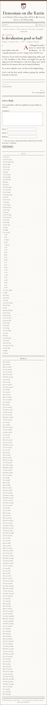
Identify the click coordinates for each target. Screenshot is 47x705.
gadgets (5, 210)
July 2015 (5, 435)
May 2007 (5, 664)
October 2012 (6, 500)
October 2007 (6, 651)
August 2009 (6, 596)
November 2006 (7, 679)
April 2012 (5, 515)
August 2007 (6, 656)
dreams (5, 185)
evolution (5, 200)
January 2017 (6, 415)
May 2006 (5, 694)
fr (4, 252)
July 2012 (5, 508)
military (5, 298)
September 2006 (7, 684)
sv (4, 277)
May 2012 (5, 513)
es (4, 250)
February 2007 (7, 671)
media (4, 295)
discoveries (6, 179)
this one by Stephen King (34, 68)
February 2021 (6, 374)
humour (5, 225)
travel (4, 340)
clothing (5, 169)
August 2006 (6, 686)
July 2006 (5, 689)
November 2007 (7, 649)
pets (4, 308)
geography (6, 217)
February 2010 (7, 581)
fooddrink (5, 207)
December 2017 (7, 410)
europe (4, 197)
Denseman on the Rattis (23, 13)
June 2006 (5, 692)
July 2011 (5, 538)
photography (6, 310)
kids (4, 230)
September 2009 (7, 593)
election (5, 192)
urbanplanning (7, 345)
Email (4, 133)
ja (4, 257)
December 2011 (7, 525)
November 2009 (7, 588)
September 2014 (7, 445)
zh (4, 287)
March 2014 (6, 457)
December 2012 (7, 495)
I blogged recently (37, 45)
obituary (5, 305)
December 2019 (7, 387)
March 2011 (6, 548)
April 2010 (6, 576)
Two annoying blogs (38, 92)
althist (5, 157)
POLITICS (10, 35)
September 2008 (7, 624)
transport (5, 338)
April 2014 (6, 455)
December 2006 (7, 676)
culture (5, 175)
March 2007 (6, 669)
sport (4, 335)
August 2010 (6, 566)
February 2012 (6, 520)
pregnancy (6, 318)
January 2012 (6, 523)
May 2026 (5, 362)
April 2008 (6, 636)
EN (3, 35)
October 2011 (6, 530)
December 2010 (7, 556)
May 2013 (5, 483)
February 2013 (6, 490)
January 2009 (6, 613)
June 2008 (5, 631)
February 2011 (6, 551)
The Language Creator (26, 29)
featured (5, 205)
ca (4, 235)
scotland (5, 330)
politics (5, 313)
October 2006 (6, 681)
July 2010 (5, 568)
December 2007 (7, 646)
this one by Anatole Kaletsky (29, 64)
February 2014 (7, 460)
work (4, 353)
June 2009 (5, 601)
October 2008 (6, 621)
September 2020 (7, 377)
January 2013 (6, 493)
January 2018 (6, 407)
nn (5, 270)
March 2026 (6, 367)
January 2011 (6, 553)
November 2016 (7, 417)
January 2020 (6, 384)
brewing (5, 167)
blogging (5, 164)
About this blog (9, 29)
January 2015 (6, 442)
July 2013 (5, 478)
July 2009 (5, 598)
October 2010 (6, 561)
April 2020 (6, 382)
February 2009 (7, 611)
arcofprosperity (7, 162)
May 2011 (5, 543)
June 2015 (5, 437)
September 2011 (7, 533)
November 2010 (7, 558)
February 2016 (7, 427)
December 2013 (7, 465)
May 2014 (5, 452)
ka (5, 260)
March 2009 (6, 608)
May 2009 (5, 603)
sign (4, 333)
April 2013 (5, 485)
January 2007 (6, 674)
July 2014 (5, 450)
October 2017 (6, 412)
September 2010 (7, 563)
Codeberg (40, 29)
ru (4, 272)
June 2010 (5, 571)
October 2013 (6, 470)
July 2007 (5, 659)
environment (6, 195)
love (4, 293)
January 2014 (6, 462)
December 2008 (7, 616)
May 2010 (5, 573)
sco (5, 275)
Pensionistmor (7, 87)
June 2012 (5, 510)
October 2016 (6, 420)
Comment (6, 111)
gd (4, 255)
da (5, 240)
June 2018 (5, 402)
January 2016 (6, 430)
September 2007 (7, 654)
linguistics (6, 290)
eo (4, 247)
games (4, 212)
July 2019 (5, 389)
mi (5, 265)
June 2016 (5, 425)
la (4, 262)
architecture (6, 159)
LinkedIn (24, 31)
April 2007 (6, 666)
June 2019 (5, 392)
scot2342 (20, 53)
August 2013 (6, 475)
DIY (4, 182)
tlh (5, 282)
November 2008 (7, 619)
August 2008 (6, 626)
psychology (6, 320)
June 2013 (5, 480)
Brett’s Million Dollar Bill (10, 50)
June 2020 (5, 379)
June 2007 (5, 661)
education (5, 190)
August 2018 (6, 400)
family (4, 202)
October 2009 (6, 591)
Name (4, 129)
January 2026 (6, 369)
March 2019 (6, 397)
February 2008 (7, 641)
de (4, 242)
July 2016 (5, 422)
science (5, 328)
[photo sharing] (2, 45)
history (5, 222)
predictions (6, 315)
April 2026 (6, 364)
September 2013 (7, 473)
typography (6, 343)
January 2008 (6, 644)
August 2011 (6, 535)
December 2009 (7, 586)
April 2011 (5, 546)
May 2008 (5, 634)
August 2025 (6, 372)
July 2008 (5, 629)
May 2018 (5, 405)
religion (5, 323)
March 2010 (6, 578)
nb (5, 267)
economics (5, 187)
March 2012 (6, 518)
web (4, 351)
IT (3, 227)
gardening (6, 215)
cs (4, 237)
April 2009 (6, 606)
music (4, 300)
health (5, 220)
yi (4, 285)
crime (4, 172)
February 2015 (7, 440)
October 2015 (6, 432)
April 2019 (6, 394)
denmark (5, 177)
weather (5, 348)
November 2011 (7, 528)
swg (5, 280)
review (4, 325)
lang (4, 232)
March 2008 (6, 639)
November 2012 (7, 498)
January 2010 (6, 583)
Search (40, 25)
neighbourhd (6, 303)
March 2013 (6, 488)
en (4, 245)
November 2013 (7, 467)
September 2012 (7, 503)
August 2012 (6, 505)
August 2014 (6, 447)
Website (5, 137)
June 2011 (5, 540)
